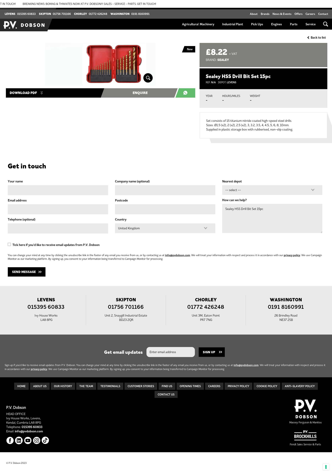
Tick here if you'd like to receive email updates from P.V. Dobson (56, 245)
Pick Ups (257, 24)
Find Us (167, 386)
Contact (323, 14)
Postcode (121, 200)
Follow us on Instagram (37, 440)
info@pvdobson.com (177, 255)
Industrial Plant (232, 24)
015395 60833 (26, 14)
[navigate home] (24, 19)
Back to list (318, 37)
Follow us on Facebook (10, 440)
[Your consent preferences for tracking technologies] (326, 467)
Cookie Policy (267, 386)
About (254, 14)
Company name (132, 181)
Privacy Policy (238, 386)
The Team (86, 386)
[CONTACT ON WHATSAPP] (187, 93)
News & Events (282, 14)
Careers (310, 14)
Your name (15, 181)
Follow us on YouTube (28, 440)
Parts (293, 24)
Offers (298, 14)
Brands (265, 14)
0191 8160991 (140, 14)
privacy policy (292, 255)
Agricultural (190, 24)
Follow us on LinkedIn (19, 440)
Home (21, 386)
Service (311, 24)
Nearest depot (232, 181)
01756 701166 (62, 14)
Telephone (21, 219)
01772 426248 (98, 14)
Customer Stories (141, 386)
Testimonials (110, 386)
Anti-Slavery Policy (300, 386)
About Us (40, 386)
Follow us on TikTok (45, 440)
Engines (276, 24)
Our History (63, 386)
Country (120, 219)
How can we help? (234, 200)
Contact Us (166, 394)
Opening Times (190, 386)
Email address (17, 200)
